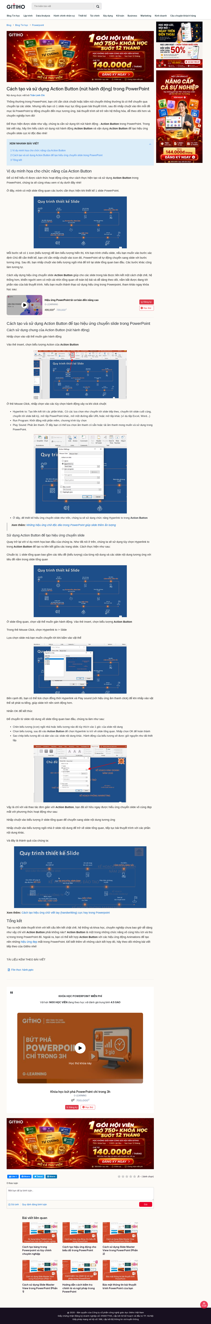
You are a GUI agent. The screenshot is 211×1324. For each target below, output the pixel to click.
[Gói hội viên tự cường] (181, 116)
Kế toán (120, 15)
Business (132, 15)
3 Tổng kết (16, 160)
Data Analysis (43, 15)
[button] (150, 144)
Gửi (145, 1204)
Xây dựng (108, 15)
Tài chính (95, 15)
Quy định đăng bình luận (34, 1204)
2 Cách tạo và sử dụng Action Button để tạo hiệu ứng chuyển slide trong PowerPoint (56, 155)
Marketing (146, 15)
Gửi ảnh (15, 1204)
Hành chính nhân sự (64, 15)
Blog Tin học (13, 15)
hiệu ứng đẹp (29, 941)
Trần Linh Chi (37, 95)
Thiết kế (82, 15)
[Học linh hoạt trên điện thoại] (181, 45)
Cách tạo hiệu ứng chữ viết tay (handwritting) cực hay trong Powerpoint (66, 912)
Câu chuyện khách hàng (183, 15)
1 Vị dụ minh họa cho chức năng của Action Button (38, 150)
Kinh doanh (161, 15)
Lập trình (28, 15)
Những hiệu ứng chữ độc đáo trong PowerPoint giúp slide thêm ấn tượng (71, 525)
